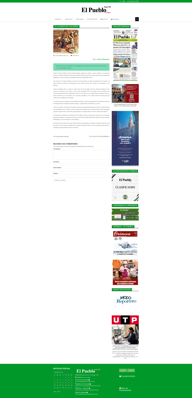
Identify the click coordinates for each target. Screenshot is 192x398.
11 (54, 382)
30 (68, 387)
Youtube (124, 1)
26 (57, 387)
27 (60, 387)
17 (71, 382)
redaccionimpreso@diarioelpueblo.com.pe (87, 390)
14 (63, 382)
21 (63, 385)
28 (63, 387)
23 (68, 385)
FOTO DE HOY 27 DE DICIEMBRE (98, 136)
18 (54, 385)
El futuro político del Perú (62, 136)
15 (65, 382)
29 (66, 387)
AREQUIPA (58, 19)
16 (68, 382)
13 (60, 382)
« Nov (55, 391)
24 (71, 385)
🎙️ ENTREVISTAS (92, 19)
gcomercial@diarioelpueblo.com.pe (85, 381)
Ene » (59, 391)
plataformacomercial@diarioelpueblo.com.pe (87, 385)
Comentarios (56, 149)
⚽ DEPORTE (104, 19)
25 (54, 387)
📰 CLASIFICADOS (127, 376)
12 (57, 382)
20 (60, 385)
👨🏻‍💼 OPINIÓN (79, 19)
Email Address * (57, 167)
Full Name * (56, 162)
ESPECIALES (68, 19)
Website (55, 173)
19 (57, 385)
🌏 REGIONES (115, 19)
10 (71, 380)
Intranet (123, 370)
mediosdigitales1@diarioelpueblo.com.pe (86, 394)
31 (71, 387)
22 (66, 385)
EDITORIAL (76, 55)
